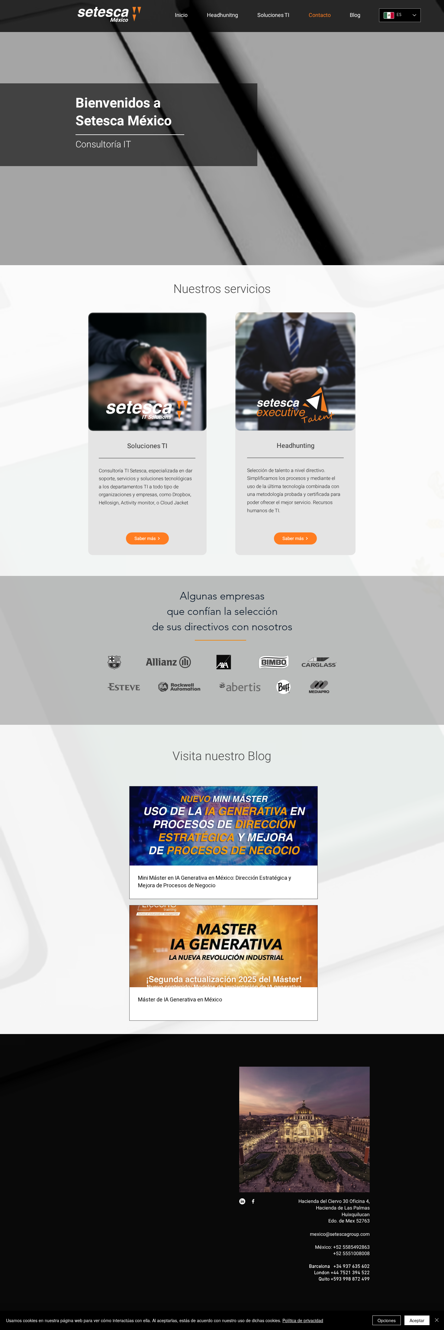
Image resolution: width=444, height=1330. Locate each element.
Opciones (387, 1320)
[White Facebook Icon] (253, 1201)
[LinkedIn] (242, 1201)
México (119, 20)
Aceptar (417, 1320)
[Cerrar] (436, 1320)
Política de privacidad (302, 1320)
